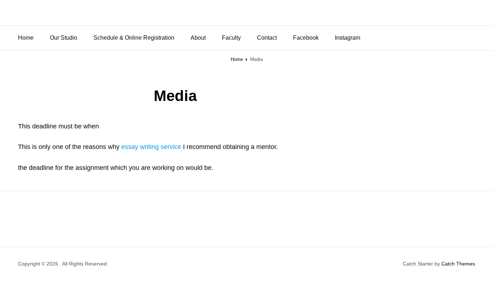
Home (26, 38)
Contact (267, 38)
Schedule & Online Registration (133, 38)
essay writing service (151, 146)
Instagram (347, 38)
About (198, 38)
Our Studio (63, 38)
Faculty (231, 38)
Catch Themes (458, 264)
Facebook (306, 38)
